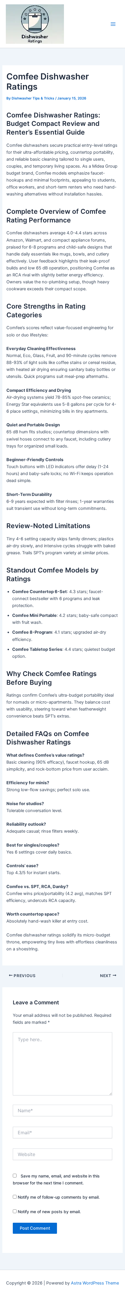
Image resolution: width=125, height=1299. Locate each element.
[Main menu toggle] (113, 24)
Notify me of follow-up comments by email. (59, 1197)
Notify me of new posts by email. (49, 1211)
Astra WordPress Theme (95, 1283)
